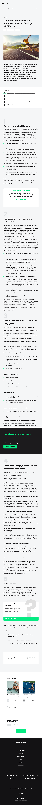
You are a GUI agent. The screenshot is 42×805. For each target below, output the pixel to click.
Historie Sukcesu (21, 750)
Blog (9, 8)
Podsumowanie (10, 104)
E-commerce (14, 8)
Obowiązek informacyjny (15, 788)
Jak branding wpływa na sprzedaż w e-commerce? (22, 643)
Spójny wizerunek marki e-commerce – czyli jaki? (17, 99)
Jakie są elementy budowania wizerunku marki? (21, 640)
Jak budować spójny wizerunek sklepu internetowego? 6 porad (19, 101)
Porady (9, 724)
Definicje (21, 762)
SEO (24, 700)
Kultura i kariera (21, 756)
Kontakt (21, 788)
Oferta (21, 753)
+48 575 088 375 (30, 775)
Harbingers (6, 3)
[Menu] (40, 3)
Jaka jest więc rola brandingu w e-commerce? (16, 96)
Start (4, 8)
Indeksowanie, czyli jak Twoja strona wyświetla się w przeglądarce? (28, 696)
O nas (21, 747)
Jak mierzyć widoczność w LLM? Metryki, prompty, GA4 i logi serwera (13, 696)
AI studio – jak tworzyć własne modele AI (12, 721)
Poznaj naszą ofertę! (10, 446)
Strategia (17, 30)
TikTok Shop (21, 765)
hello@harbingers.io (30, 778)
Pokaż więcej (21, 730)
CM (4, 30)
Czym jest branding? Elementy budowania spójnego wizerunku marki (21, 93)
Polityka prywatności (28, 788)
